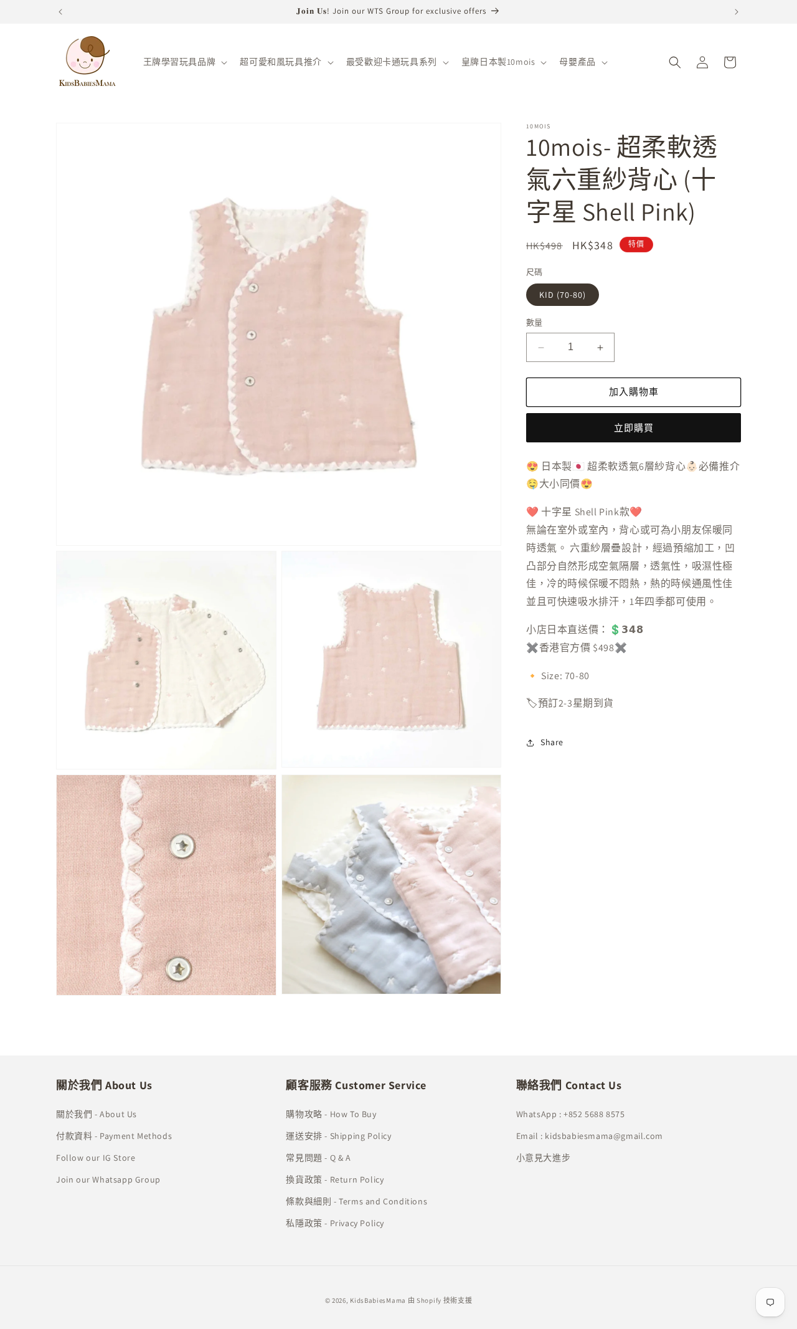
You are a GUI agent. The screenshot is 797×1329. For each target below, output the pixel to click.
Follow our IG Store (95, 1157)
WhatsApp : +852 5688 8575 (570, 1113)
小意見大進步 (543, 1157)
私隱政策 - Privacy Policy (335, 1223)
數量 (534, 323)
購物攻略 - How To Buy (331, 1113)
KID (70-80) (562, 295)
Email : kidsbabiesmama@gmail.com (589, 1135)
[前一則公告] (60, 12)
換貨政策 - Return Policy (335, 1178)
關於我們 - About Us (96, 1113)
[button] (184, 62)
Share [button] (552, 742)
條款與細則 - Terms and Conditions (356, 1201)
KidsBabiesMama (378, 1300)
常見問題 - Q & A (318, 1157)
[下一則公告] (736, 12)
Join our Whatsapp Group (108, 1178)
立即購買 (634, 428)
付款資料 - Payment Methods (114, 1135)
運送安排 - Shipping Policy (338, 1135)
